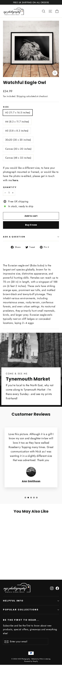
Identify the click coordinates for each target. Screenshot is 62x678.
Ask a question (14, 236)
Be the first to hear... (21, 619)
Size (6, 107)
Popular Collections (21, 609)
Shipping (21, 96)
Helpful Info (13, 600)
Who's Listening (44, 659)
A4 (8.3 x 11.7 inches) (17, 121)
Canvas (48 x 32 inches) (18, 157)
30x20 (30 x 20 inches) (18, 139)
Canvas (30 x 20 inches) (18, 149)
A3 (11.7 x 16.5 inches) (17, 112)
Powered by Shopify (31, 661)
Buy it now (31, 224)
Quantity (9, 187)
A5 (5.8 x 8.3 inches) (16, 130)
